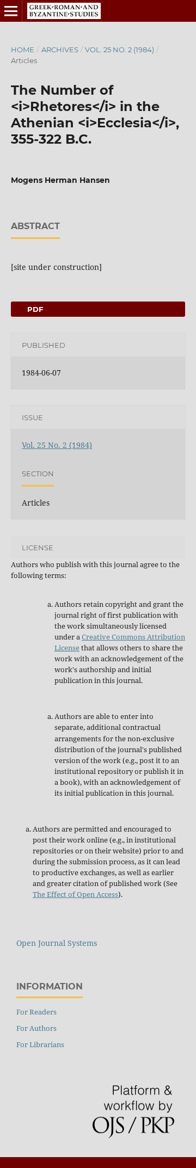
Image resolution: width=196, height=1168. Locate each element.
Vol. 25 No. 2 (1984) (119, 49)
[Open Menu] (11, 11)
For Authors (36, 1028)
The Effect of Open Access (75, 894)
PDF (34, 309)
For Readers (36, 1012)
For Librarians (40, 1044)
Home (22, 49)
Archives (59, 49)
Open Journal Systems (56, 943)
